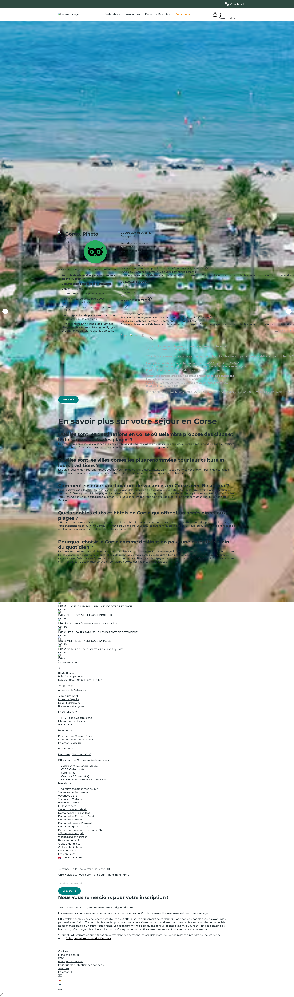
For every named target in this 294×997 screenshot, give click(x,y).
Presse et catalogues (71, 706)
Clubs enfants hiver (70, 847)
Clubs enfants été (69, 843)
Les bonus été (66, 854)
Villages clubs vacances (72, 836)
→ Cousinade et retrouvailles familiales (82, 779)
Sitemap (63, 968)
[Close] (126, 258)
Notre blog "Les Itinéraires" (74, 754)
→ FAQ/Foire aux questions (75, 717)
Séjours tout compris (71, 833)
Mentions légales (68, 954)
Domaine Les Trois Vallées (74, 812)
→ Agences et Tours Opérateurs (78, 766)
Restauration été (68, 840)
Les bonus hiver (68, 850)
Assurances (65, 724)
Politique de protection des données (81, 965)
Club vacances (67, 806)
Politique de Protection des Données (88, 938)
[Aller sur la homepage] (62, 658)
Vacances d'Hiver (68, 802)
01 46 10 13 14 (66, 673)
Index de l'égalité (68, 699)
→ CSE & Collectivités (71, 769)
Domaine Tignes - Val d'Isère (75, 826)
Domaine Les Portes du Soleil (76, 816)
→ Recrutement (68, 696)
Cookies (63, 951)
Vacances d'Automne (71, 799)
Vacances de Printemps (73, 792)
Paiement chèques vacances (76, 739)
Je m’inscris (69, 890)
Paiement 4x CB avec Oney (75, 736)
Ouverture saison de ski (72, 809)
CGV (61, 958)
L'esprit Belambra (69, 702)
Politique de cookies (70, 961)
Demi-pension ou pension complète (80, 830)
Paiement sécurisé (69, 743)
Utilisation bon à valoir (72, 721)
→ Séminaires (66, 772)
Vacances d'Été (67, 795)
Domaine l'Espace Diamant (75, 823)
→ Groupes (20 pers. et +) (73, 776)
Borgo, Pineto (81, 234)
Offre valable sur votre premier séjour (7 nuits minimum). (93, 874)
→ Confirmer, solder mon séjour (78, 788)
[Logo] (68, 14)
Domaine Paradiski (70, 819)
